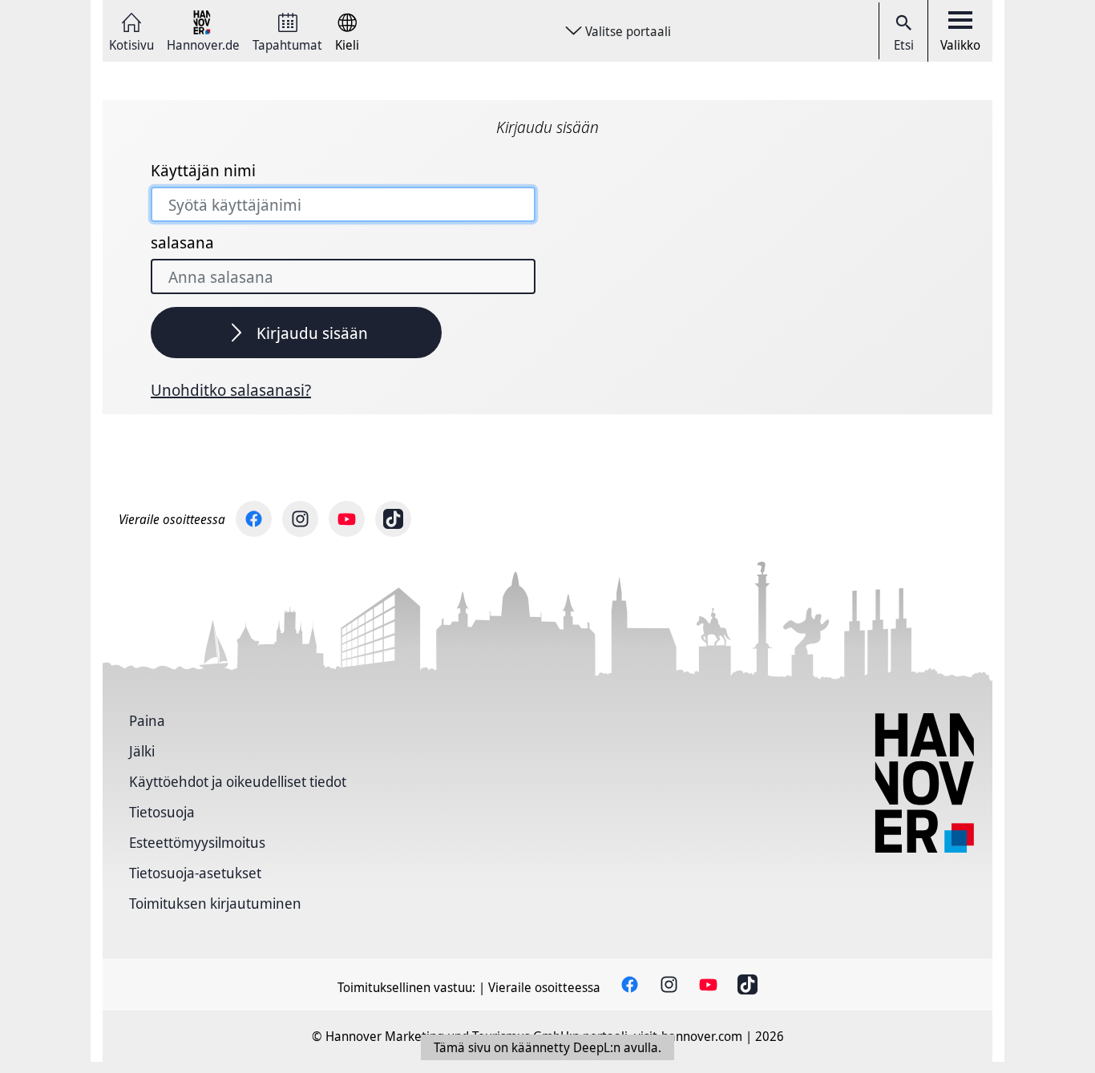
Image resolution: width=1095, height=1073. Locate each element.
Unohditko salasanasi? (231, 390)
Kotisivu (131, 43)
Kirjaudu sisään (312, 333)
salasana (182, 243)
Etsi (904, 45)
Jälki (142, 751)
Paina (147, 720)
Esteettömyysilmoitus (197, 842)
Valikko (960, 45)
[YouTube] (347, 519)
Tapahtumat (287, 43)
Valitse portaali (628, 31)
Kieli (347, 43)
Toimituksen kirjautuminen (215, 903)
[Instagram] (300, 519)
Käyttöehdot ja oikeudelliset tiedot (237, 781)
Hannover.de (203, 43)
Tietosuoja (162, 812)
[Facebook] (254, 519)
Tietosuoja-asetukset (195, 872)
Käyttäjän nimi (203, 171)
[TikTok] (393, 519)
